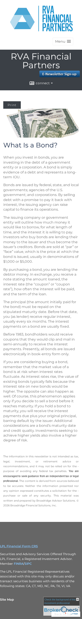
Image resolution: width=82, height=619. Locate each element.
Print (12, 105)
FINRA (18, 564)
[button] (63, 41)
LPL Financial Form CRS (19, 546)
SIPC (28, 564)
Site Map (7, 600)
